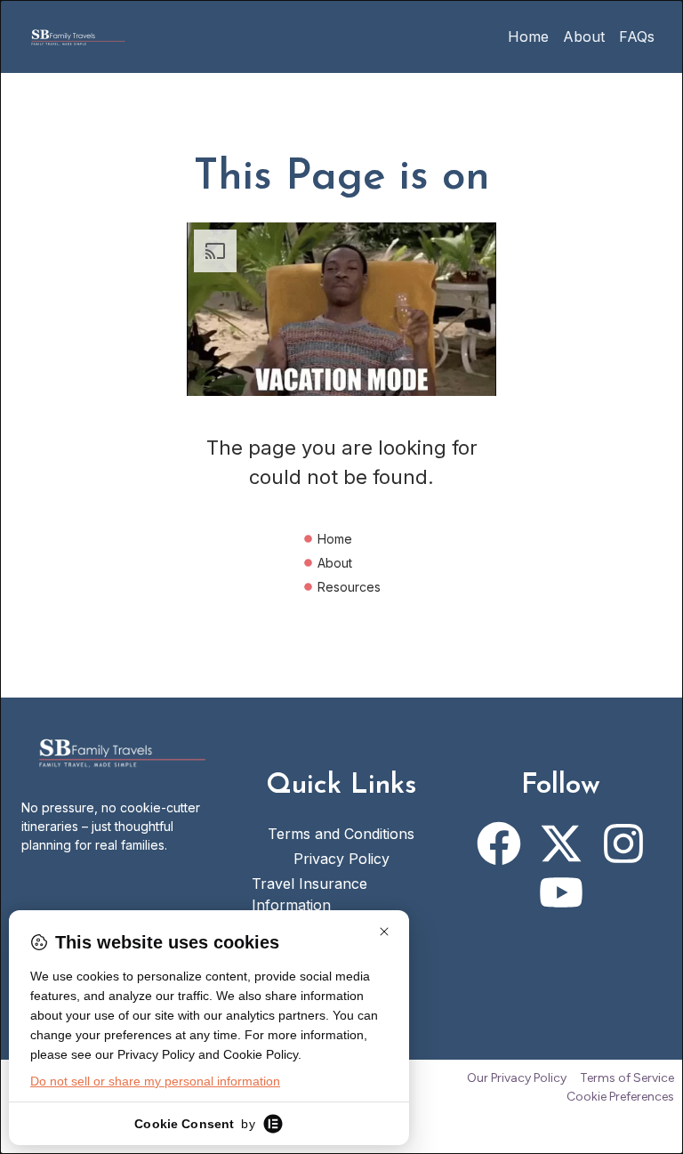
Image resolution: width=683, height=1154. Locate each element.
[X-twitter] (561, 843)
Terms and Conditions (341, 834)
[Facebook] (499, 843)
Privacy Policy (341, 859)
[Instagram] (623, 843)
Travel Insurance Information (309, 894)
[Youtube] (561, 892)
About (584, 36)
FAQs (637, 36)
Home (528, 36)
